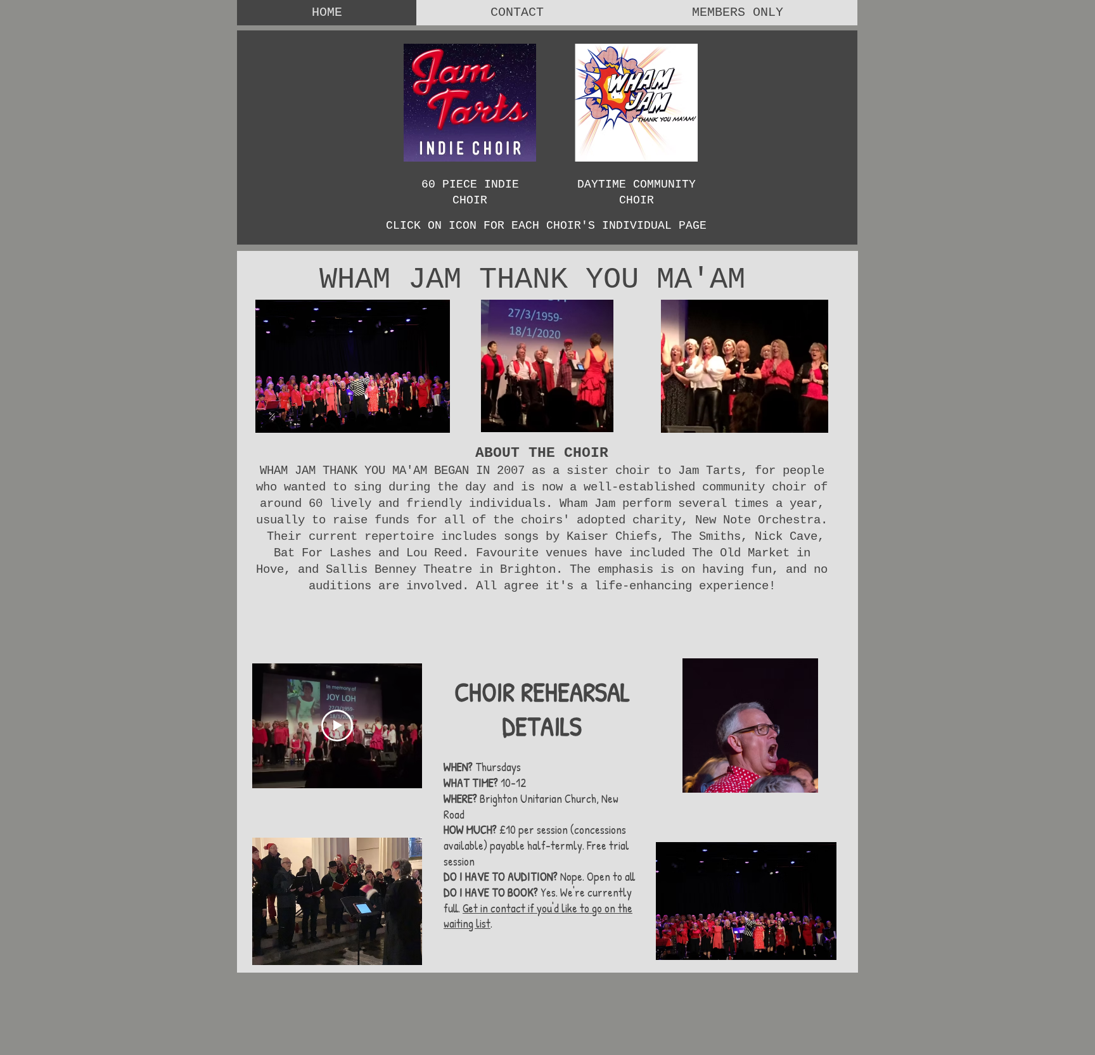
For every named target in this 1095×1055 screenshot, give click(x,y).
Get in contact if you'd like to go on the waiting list (538, 916)
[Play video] (337, 725)
